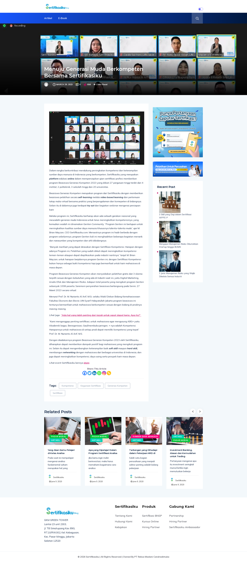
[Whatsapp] (99, 373)
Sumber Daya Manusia (145, 436)
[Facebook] (84, 373)
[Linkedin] (94, 373)
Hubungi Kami (123, 521)
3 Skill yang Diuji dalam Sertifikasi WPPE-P (175, 216)
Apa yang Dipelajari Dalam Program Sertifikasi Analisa (102, 452)
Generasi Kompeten (118, 385)
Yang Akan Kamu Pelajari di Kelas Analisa (61, 452)
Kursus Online (150, 521)
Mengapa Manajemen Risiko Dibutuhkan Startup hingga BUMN (178, 245)
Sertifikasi (57, 393)
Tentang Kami (123, 515)
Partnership (176, 515)
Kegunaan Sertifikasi (90, 385)
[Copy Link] (109, 373)
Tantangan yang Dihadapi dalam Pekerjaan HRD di (143, 452)
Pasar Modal (58, 436)
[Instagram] (104, 373)
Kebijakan (121, 527)
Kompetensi (68, 385)
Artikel (48, 18)
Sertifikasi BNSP (152, 515)
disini (86, 362)
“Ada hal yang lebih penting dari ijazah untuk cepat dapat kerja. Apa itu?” (101, 315)
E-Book (62, 18)
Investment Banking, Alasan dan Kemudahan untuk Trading (183, 453)
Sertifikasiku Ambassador (184, 527)
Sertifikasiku (58, 477)
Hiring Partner (151, 527)
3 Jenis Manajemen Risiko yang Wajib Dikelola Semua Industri (177, 275)
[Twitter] (89, 373)
